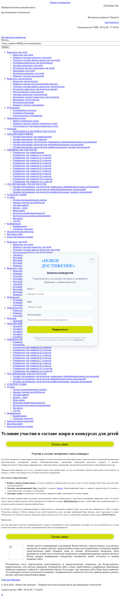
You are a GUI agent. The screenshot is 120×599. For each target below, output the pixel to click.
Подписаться (60, 329)
